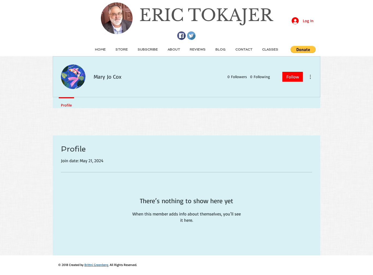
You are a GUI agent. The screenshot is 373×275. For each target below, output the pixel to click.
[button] (303, 49)
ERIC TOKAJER (206, 15)
